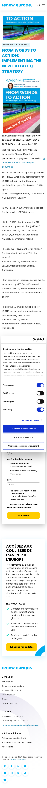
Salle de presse (9, 694)
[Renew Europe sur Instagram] (11, 773)
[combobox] (23, 484)
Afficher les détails (30, 420)
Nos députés (7, 681)
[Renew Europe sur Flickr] (5, 773)
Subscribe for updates (22, 646)
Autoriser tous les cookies (23, 428)
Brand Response (18, 759)
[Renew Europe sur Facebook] (11, 766)
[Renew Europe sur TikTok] (25, 773)
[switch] (40, 393)
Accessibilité (7, 746)
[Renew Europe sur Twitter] (5, 766)
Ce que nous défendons (13, 686)
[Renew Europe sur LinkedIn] (18, 766)
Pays (9, 480)
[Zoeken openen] (38, 5)
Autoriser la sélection (23, 437)
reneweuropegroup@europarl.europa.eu (20, 725)
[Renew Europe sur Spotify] (18, 773)
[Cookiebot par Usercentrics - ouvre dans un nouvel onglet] (33, 340)
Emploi (5, 699)
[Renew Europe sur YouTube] (25, 766)
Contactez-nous (9, 703)
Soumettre (23, 515)
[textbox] (12, 485)
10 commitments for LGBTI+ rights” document (23, 162)
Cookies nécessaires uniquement (23, 446)
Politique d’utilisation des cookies (17, 742)
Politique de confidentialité (14, 738)
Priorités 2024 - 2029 (11, 690)
